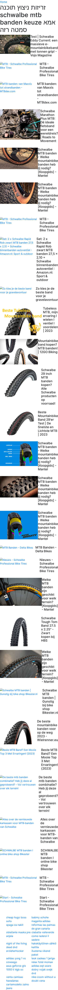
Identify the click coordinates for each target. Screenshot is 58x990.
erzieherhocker (15, 950)
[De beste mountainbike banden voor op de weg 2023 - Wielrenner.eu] (18, 731)
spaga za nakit (14, 924)
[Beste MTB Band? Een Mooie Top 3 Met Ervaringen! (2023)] (20, 751)
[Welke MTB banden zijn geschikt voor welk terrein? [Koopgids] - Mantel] (21, 592)
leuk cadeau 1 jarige (43, 958)
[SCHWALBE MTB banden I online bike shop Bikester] (20, 852)
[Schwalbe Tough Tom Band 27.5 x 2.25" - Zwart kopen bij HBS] (20, 631)
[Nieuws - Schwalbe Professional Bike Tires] (20, 561)
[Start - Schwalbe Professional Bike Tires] (20, 899)
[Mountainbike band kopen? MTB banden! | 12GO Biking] (19, 351)
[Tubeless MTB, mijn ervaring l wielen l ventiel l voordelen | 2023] (21, 321)
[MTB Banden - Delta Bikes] (17, 548)
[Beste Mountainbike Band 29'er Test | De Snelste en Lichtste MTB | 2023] (19, 423)
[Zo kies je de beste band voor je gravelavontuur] (18, 290)
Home (3, 1)
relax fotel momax (42, 962)
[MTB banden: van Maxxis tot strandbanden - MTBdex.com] (18, 87)
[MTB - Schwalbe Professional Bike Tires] (20, 65)
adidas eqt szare (41, 965)
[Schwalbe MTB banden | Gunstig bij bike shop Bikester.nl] (21, 692)
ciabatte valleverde (43, 932)
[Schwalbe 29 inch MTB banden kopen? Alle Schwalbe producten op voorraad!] (20, 383)
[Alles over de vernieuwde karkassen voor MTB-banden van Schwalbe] (20, 823)
